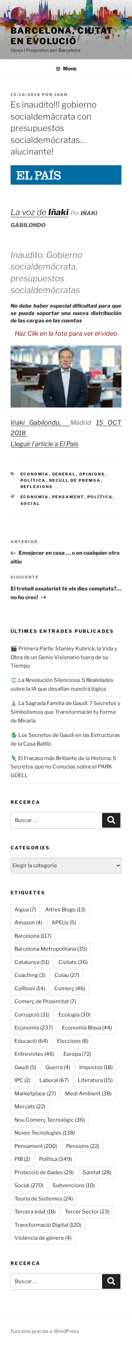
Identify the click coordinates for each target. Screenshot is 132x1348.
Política (33, 480)
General (64, 474)
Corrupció (31, 1015)
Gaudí (25, 1067)
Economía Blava (87, 1028)
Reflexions (36, 486)
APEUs (63, 922)
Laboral (54, 1080)
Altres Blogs (65, 909)
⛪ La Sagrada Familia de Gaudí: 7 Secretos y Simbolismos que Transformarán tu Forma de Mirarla (65, 712)
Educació (31, 1041)
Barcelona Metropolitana (50, 949)
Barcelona (32, 936)
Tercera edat (35, 1212)
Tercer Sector (87, 1212)
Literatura (95, 1080)
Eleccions (72, 1041)
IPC (22, 1080)
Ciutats (73, 962)
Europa (77, 1054)
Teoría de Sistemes (43, 1199)
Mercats (29, 1106)
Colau (67, 975)
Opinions (92, 474)
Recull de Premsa (75, 480)
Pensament (68, 496)
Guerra (57, 1067)
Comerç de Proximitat (45, 1001)
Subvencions (73, 1185)
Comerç (69, 988)
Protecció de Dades (44, 1172)
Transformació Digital (47, 1225)
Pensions (82, 1146)
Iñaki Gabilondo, (40, 422)
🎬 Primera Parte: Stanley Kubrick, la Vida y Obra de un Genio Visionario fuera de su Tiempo (64, 657)
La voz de (40, 212)
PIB (22, 1159)
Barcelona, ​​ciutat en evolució (62, 36)
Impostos (96, 1067)
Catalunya (31, 962)
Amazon (28, 922)
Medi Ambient (88, 1093)
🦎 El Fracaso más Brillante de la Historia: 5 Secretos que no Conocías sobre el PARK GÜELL (63, 767)
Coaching (29, 975)
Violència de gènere (42, 1238)
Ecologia (74, 1015)
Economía (34, 474)
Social (30, 503)
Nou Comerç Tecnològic (49, 1120)
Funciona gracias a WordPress (45, 1331)
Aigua (25, 909)
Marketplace (35, 1093)
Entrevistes (34, 1054)
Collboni (29, 988)
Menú (69, 68)
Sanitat (97, 1172)
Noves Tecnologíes (44, 1133)
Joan (61, 94)
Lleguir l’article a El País (44, 443)
